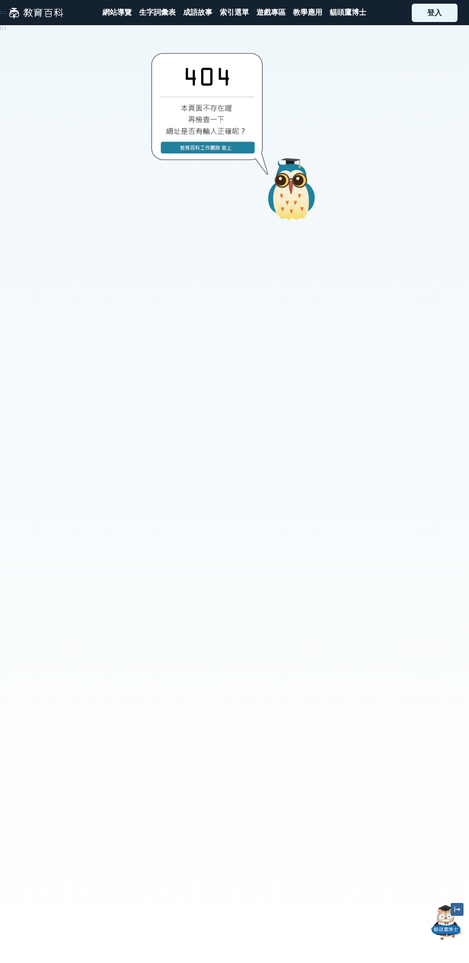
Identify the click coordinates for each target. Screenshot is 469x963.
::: (3, 12)
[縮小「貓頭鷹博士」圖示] (457, 909)
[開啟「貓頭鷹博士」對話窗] (446, 922)
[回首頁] (36, 13)
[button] (234, 12)
